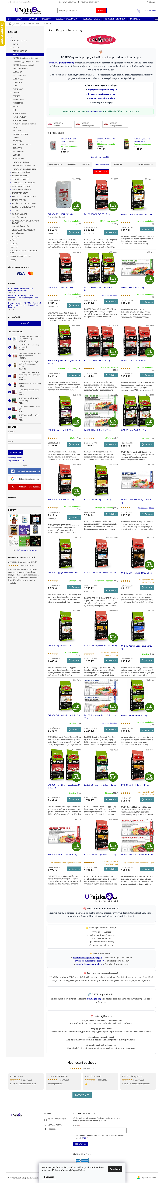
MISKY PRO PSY (19, 200)
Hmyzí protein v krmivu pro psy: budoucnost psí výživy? (21, 289)
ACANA (16, 47)
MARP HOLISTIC (20, 113)
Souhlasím (115, 1169)
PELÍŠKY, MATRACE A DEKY (24, 203)
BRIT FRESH (18, 79)
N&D (15, 127)
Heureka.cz (86, 1154)
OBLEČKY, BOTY (19, 217)
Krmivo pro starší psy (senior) (25, 169)
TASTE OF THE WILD (22, 144)
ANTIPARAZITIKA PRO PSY (24, 182)
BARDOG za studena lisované (25, 58)
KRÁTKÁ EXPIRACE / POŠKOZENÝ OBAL (24, 251)
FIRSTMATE (18, 103)
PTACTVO (14, 247)
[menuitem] (10, 19)
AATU (15, 44)
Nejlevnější (71, 164)
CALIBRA (17, 92)
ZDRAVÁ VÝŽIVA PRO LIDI (20, 256)
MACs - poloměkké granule (24, 124)
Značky (13, 259)
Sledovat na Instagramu (26, 550)
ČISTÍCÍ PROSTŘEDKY (21, 189)
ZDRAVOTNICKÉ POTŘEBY (23, 230)
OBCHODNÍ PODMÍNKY (90, 2)
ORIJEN (16, 137)
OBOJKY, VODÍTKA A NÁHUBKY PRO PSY (25, 222)
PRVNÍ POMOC (18, 233)
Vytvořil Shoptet (149, 1177)
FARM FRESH (18, 99)
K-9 (14, 110)
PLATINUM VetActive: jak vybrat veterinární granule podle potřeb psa (23, 297)
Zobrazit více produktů (100, 157)
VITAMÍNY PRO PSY (20, 179)
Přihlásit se (15, 452)
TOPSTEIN (17, 148)
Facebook (52, 1129)
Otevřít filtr (101, 172)
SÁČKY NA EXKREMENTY (23, 207)
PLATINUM (18, 141)
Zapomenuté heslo (16, 460)
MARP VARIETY (20, 117)
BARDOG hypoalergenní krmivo (26, 61)
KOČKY (13, 240)
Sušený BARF (18, 158)
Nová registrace (15, 457)
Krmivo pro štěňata (21, 162)
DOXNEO (16, 96)
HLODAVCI (14, 243)
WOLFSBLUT (18, 151)
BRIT (15, 85)
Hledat (101, 10)
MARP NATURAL (20, 120)
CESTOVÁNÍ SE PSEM (21, 186)
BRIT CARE (17, 82)
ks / (25, 323)
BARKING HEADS (20, 68)
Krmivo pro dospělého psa (24, 165)
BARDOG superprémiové (23, 65)
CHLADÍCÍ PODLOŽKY (21, 226)
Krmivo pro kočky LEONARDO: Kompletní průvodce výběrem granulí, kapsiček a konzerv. (24, 305)
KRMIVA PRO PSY (19, 40)
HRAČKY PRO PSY (20, 193)
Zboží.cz (76, 1154)
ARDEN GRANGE (20, 51)
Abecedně (118, 164)
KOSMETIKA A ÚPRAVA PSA (24, 196)
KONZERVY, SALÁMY (21, 172)
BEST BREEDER (19, 75)
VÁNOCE (15, 236)
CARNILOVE (18, 89)
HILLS (15, 106)
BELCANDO (17, 72)
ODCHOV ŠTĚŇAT (19, 214)
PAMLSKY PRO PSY (20, 175)
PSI (11, 37)
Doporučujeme (55, 164)
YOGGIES (16, 155)
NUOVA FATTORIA (20, 134)
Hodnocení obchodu (82, 1062)
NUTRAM (17, 130)
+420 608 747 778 (55, 1125)
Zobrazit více (82, 1095)
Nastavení (49, 1176)
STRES (15, 210)
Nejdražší (86, 164)
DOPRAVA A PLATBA (67, 2)
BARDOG (16, 54)
